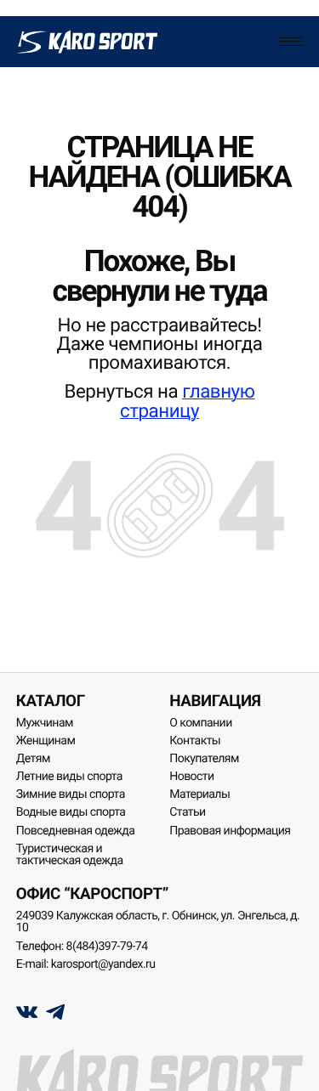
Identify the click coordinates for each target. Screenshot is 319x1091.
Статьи (187, 812)
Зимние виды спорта (70, 794)
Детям (33, 759)
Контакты (194, 741)
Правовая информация (229, 831)
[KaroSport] (86, 42)
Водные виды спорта (71, 812)
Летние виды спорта (69, 776)
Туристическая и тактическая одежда (69, 855)
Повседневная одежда (75, 831)
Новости (191, 776)
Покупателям (204, 759)
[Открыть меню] (291, 42)
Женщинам (46, 741)
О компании (200, 723)
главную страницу (187, 401)
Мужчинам (44, 723)
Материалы (199, 794)
